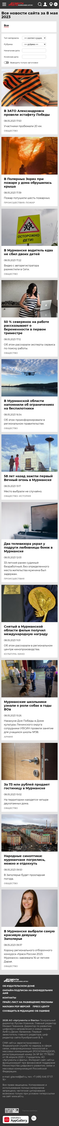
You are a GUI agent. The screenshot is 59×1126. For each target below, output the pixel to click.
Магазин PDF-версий (16, 1006)
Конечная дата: (11, 57)
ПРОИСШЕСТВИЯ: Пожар (19, 203)
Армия (8, 737)
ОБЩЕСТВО (11, 131)
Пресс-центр (41, 1006)
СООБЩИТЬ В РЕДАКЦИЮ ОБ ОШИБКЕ (26, 1010)
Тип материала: (11, 38)
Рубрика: (8, 44)
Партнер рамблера (29, 1111)
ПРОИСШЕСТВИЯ (14, 579)
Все (6, 25)
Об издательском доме (19, 986)
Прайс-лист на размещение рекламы (28, 1002)
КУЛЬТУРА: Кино (14, 654)
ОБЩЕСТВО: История (17, 496)
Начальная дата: (12, 50)
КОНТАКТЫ (9, 997)
